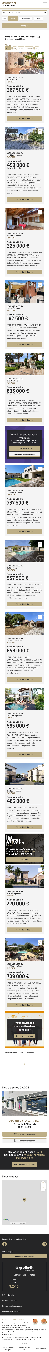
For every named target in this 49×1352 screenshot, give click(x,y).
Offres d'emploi (8, 1295)
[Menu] (45, 3)
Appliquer (24, 26)
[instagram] (44, 1244)
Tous (4, 18)
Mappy (23, 1223)
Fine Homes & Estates (11, 1311)
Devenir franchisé (9, 1300)
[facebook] (4, 1244)
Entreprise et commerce (12, 1306)
